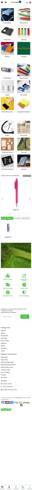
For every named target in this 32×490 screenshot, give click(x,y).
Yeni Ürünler (17, 218)
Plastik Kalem (7, 208)
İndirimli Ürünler (25, 218)
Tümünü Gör (27, 175)
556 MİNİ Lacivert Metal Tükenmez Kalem (7, 233)
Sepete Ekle (16, 211)
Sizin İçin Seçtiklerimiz (7, 218)
